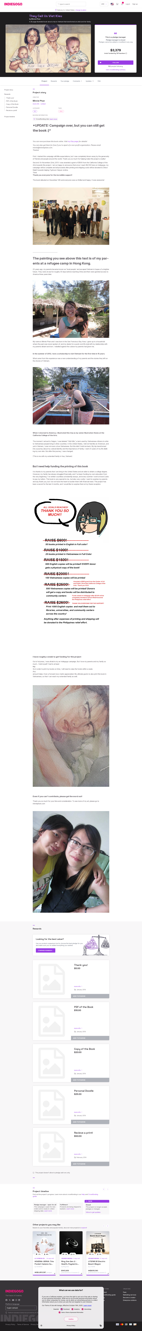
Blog (103, 1297)
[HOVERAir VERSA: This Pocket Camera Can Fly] (44, 1242)
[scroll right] (107, 1226)
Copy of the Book (12, 104)
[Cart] (117, 4)
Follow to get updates (93, 1212)
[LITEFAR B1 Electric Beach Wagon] (97, 1242)
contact (43, 104)
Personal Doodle (12, 107)
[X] (10, 1300)
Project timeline (9, 116)
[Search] (58, 4)
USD (102, 4)
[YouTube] (13, 1300)
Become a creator (129, 1297)
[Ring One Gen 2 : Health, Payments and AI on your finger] (70, 1242)
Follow (116, 62)
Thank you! (10, 98)
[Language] (112, 4)
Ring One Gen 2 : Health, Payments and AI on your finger (71, 1264)
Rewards (7, 94)
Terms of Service (23, 1324)
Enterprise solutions (129, 1300)
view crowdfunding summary (115, 70)
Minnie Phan (35, 19)
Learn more (48, 1211)
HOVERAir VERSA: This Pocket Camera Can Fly (44, 1264)
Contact (104, 1292)
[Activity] (122, 4)
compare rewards (45, 950)
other (61, 111)
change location (80, 10)
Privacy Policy (10, 1324)
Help (83, 1194)
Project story (8, 90)
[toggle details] (55, 1275)
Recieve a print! (11, 110)
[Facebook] (6, 1300)
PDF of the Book (12, 101)
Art (35, 111)
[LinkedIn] (19, 1300)
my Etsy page (73, 141)
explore (84, 1228)
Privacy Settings (36, 1324)
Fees (124, 1292)
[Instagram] (16, 1300)
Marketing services (129, 1295)
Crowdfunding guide (108, 1295)
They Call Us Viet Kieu (45, 16)
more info (36, 104)
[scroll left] (104, 1189)
